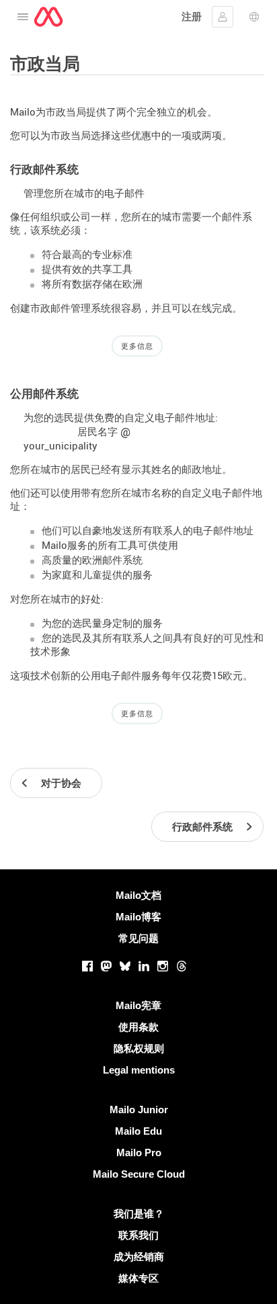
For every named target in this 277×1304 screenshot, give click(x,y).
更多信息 (137, 346)
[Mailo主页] (48, 17)
